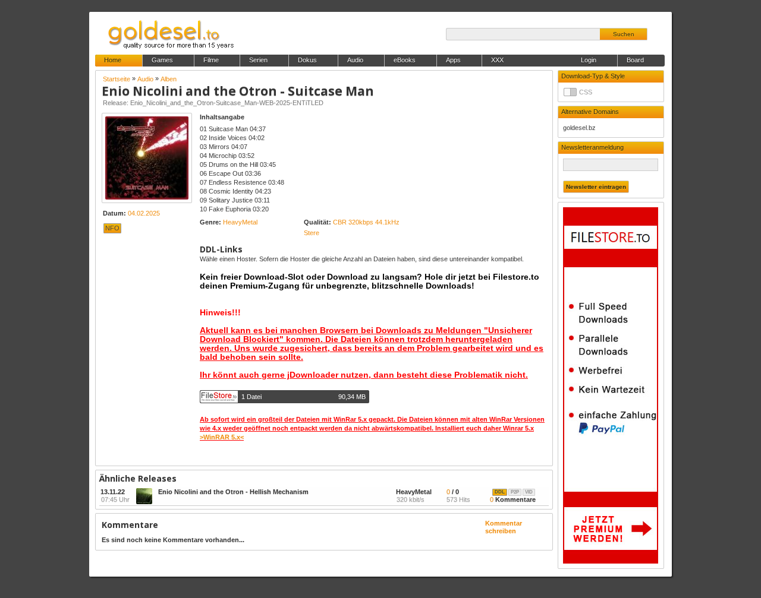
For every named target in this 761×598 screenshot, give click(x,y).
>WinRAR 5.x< (222, 437)
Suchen (623, 34)
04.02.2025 (144, 213)
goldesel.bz (579, 127)
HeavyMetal (240, 222)
